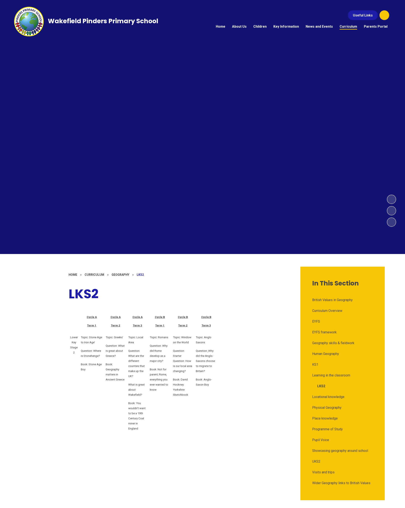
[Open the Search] (384, 15)
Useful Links (363, 15)
